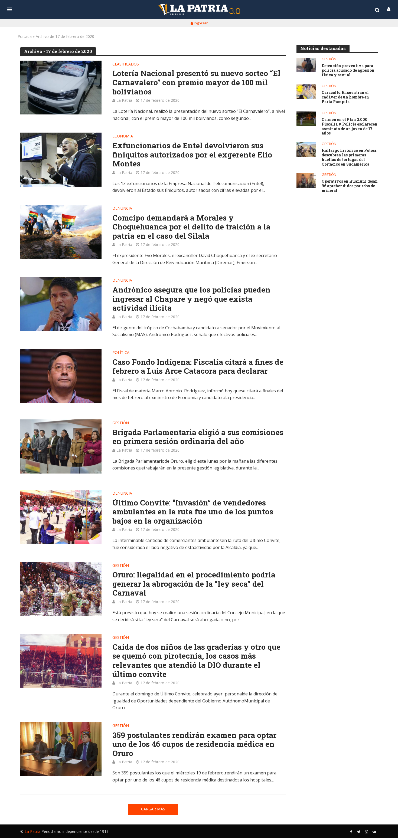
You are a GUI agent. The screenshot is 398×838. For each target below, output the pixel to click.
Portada (25, 36)
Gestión (120, 423)
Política (120, 353)
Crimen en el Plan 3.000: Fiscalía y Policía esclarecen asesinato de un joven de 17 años (349, 126)
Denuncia (122, 208)
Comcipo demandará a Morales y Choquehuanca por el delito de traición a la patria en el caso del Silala (191, 227)
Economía (122, 136)
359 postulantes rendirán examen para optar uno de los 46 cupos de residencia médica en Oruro (194, 744)
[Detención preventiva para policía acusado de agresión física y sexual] (306, 65)
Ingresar (200, 23)
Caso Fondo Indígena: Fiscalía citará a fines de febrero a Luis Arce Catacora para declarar (197, 366)
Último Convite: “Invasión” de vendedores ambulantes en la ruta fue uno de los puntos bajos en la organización (192, 511)
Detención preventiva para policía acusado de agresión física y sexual (348, 70)
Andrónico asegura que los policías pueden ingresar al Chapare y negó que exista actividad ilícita (191, 299)
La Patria (124, 100)
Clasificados (125, 64)
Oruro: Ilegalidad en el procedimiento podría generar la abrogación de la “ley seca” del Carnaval (193, 583)
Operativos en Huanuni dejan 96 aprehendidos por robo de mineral (350, 186)
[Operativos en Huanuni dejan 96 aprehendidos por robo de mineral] (306, 180)
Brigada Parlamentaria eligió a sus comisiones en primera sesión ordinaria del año (197, 437)
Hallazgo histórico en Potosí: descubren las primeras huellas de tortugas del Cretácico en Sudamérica (349, 157)
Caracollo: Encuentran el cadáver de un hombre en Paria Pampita (345, 97)
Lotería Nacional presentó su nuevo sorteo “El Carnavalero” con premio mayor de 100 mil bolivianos (196, 82)
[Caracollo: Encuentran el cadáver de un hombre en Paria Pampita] (306, 91)
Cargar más (153, 808)
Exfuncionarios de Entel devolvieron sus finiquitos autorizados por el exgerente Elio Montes (192, 154)
